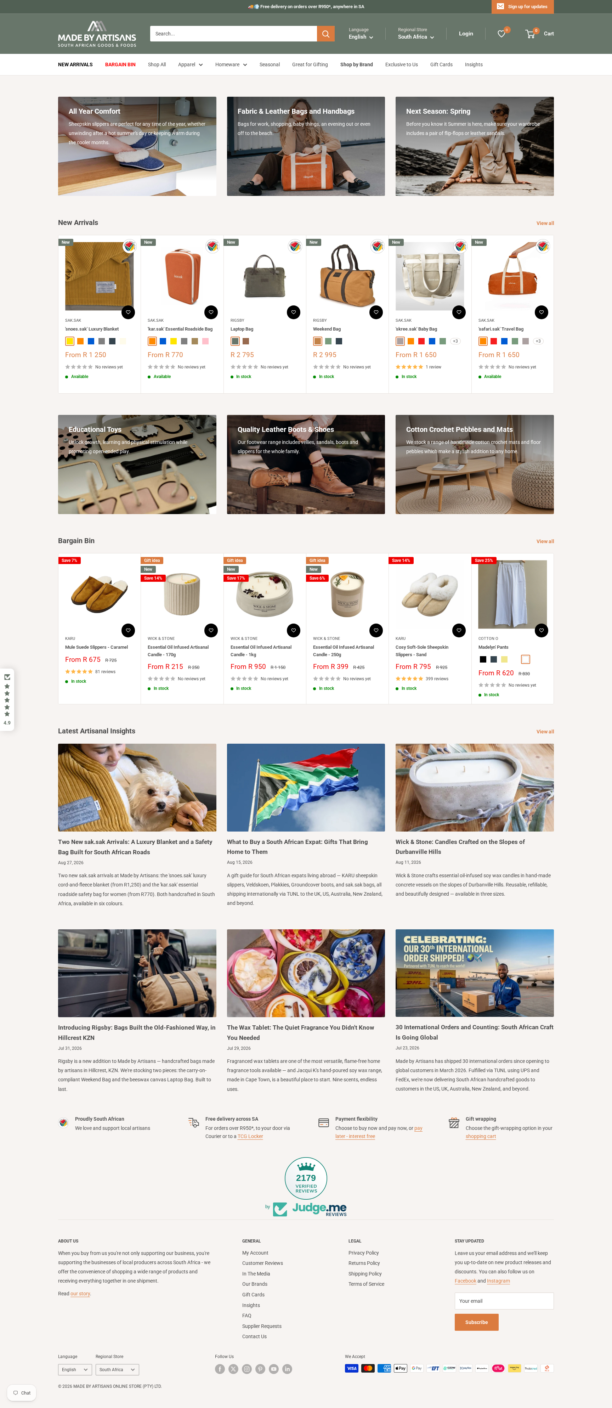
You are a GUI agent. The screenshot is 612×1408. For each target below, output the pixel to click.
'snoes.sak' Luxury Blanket (92, 329)
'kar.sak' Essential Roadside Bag (180, 329)
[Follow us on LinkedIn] (287, 1369)
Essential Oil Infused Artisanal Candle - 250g (343, 650)
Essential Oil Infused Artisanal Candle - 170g (178, 650)
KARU (70, 638)
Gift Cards (441, 64)
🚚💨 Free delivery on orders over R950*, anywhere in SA (306, 6)
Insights (474, 64)
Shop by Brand (356, 64)
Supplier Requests (262, 1326)
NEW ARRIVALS (75, 64)
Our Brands (254, 1284)
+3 (455, 341)
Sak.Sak (73, 320)
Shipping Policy (365, 1274)
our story (80, 1293)
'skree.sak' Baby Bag (416, 329)
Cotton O (488, 638)
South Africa (111, 1369)
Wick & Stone (161, 638)
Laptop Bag (242, 329)
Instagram (498, 1281)
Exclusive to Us (401, 64)
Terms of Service (366, 1284)
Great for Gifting (310, 64)
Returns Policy (364, 1263)
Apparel (186, 64)
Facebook (465, 1281)
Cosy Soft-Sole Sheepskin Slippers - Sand (422, 650)
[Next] (554, 314)
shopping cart (481, 1136)
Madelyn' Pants (493, 647)
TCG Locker (250, 1136)
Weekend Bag (327, 329)
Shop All (157, 64)
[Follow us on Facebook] (220, 1369)
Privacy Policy (363, 1253)
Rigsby (237, 320)
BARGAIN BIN (120, 64)
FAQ (246, 1315)
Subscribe (476, 1322)
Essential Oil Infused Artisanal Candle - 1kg (261, 650)
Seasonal (270, 64)
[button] (7, 700)
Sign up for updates (528, 6)
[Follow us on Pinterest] (260, 1369)
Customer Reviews (262, 1263)
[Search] (326, 34)
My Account (255, 1253)
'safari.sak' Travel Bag (500, 329)
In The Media (256, 1274)
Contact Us (254, 1336)
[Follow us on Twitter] (233, 1369)
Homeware (227, 64)
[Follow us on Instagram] (247, 1369)
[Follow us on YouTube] (274, 1369)
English (69, 1369)
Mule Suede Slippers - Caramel (96, 647)
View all (546, 223)
